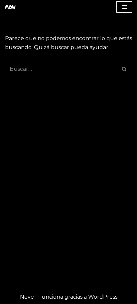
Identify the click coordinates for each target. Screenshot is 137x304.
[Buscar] (124, 69)
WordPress (102, 297)
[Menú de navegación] (124, 7)
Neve (27, 297)
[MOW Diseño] (12, 7)
